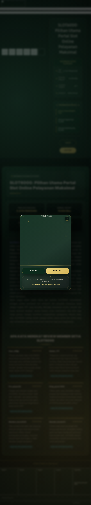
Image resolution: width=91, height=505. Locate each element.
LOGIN (33, 271)
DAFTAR (57, 271)
